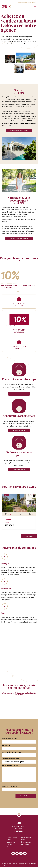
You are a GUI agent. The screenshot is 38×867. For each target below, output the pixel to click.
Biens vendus (26, 837)
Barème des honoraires (14, 865)
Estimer (19, 453)
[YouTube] (25, 853)
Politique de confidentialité (28, 865)
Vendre (19, 379)
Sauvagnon (6, 588)
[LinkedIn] (21, 853)
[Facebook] (13, 853)
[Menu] (35, 6)
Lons (3, 613)
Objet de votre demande (10, 759)
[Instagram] (17, 853)
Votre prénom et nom (9, 739)
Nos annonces (12, 837)
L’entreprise (11, 842)
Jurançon (5, 563)
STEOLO (16, 863)
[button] (4, 512)
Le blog (9, 844)
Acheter (19, 416)
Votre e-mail (6, 745)
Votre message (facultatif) (11, 765)
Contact (9, 847)
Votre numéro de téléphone (11, 752)
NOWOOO (27, 863)
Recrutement (25, 844)
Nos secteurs (26, 842)
